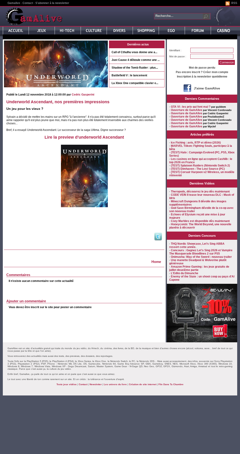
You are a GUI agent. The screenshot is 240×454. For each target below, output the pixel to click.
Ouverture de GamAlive (186, 110)
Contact (27, 3)
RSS (234, 3)
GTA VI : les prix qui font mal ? (190, 106)
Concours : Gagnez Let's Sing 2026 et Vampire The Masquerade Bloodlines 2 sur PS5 (200, 252)
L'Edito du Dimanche (184, 273)
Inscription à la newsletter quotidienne (202, 76)
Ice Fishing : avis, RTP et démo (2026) (196, 142)
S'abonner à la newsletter (52, 3)
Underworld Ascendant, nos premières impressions (57, 102)
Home (156, 262)
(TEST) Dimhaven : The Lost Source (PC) (198, 168)
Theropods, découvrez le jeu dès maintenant (200, 191)
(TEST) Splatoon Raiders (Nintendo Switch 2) (200, 165)
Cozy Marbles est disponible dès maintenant (200, 221)
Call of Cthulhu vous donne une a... (134, 52)
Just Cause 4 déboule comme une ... (136, 60)
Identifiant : (175, 50)
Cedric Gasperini (83, 94)
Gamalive (14, 3)
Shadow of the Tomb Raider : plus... (135, 67)
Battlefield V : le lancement (129, 75)
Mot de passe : (177, 56)
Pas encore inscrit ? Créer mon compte (202, 72)
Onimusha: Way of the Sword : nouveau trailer (201, 256)
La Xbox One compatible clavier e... (135, 83)
